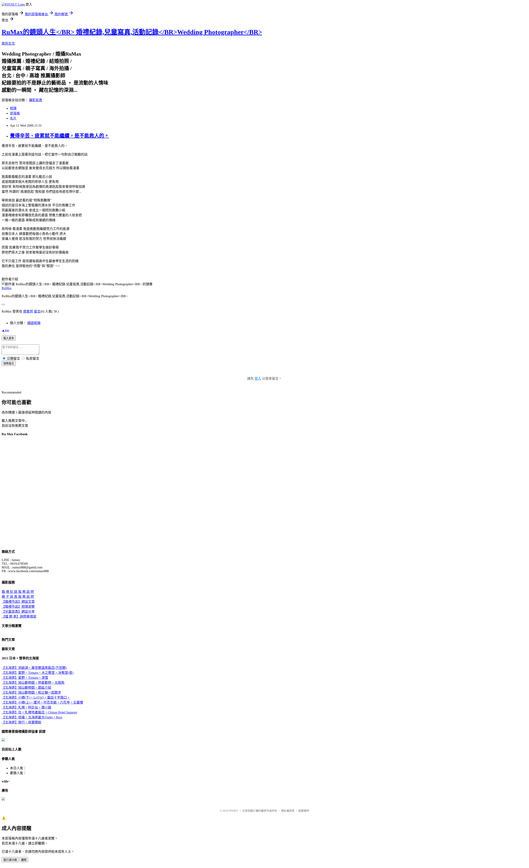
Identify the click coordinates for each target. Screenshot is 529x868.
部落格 (15, 113)
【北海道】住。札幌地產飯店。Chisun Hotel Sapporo (39, 712)
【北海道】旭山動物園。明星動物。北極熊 (33, 682)
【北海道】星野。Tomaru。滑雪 (25, 677)
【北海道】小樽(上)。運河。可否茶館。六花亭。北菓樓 (42, 702)
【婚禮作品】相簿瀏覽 (18, 606)
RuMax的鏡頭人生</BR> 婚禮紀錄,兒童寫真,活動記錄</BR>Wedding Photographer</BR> (132, 32)
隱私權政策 (287, 810)
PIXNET (233, 810)
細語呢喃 (34, 323)
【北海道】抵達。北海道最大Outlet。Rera (32, 717)
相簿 (13, 108)
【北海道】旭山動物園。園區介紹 (26, 687)
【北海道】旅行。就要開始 (21, 722)
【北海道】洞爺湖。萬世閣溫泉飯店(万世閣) (34, 667)
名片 (13, 118)
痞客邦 (28, 311)
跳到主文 (8, 43)
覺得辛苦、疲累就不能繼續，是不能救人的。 (59, 135)
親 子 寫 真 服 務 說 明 (18, 596)
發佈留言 (8, 363)
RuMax (7, 288)
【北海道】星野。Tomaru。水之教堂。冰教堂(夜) (37, 672)
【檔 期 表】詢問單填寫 (19, 616)
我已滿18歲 (10, 859)
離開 (23, 859)
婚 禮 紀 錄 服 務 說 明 (18, 591)
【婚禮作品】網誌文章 (18, 601)
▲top (5, 330)
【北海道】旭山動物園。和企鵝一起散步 (31, 692)
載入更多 (8, 338)
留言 (37, 311)
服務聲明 (303, 810)
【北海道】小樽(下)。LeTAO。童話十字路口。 (36, 697)
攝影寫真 (35, 100)
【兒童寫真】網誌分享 (18, 611)
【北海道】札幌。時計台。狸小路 (26, 707)
